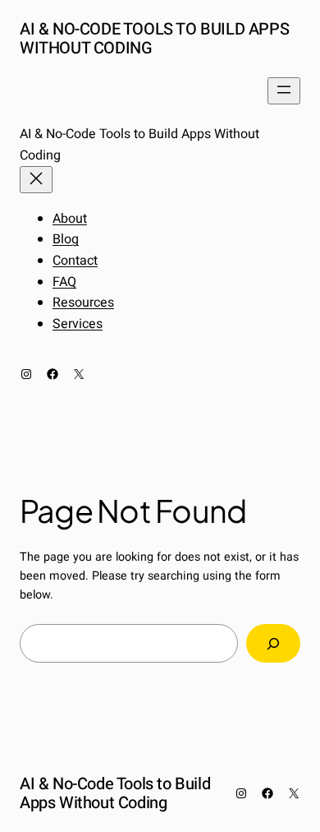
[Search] (273, 643)
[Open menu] (283, 90)
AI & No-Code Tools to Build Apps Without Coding (154, 38)
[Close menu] (36, 179)
